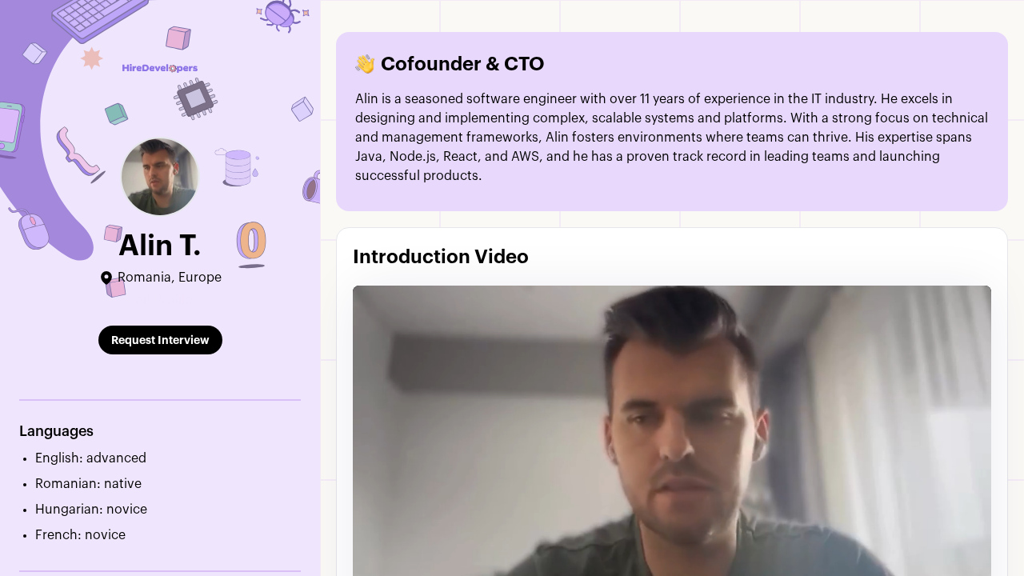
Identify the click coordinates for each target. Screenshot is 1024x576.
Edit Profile (160, 300)
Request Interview (160, 340)
